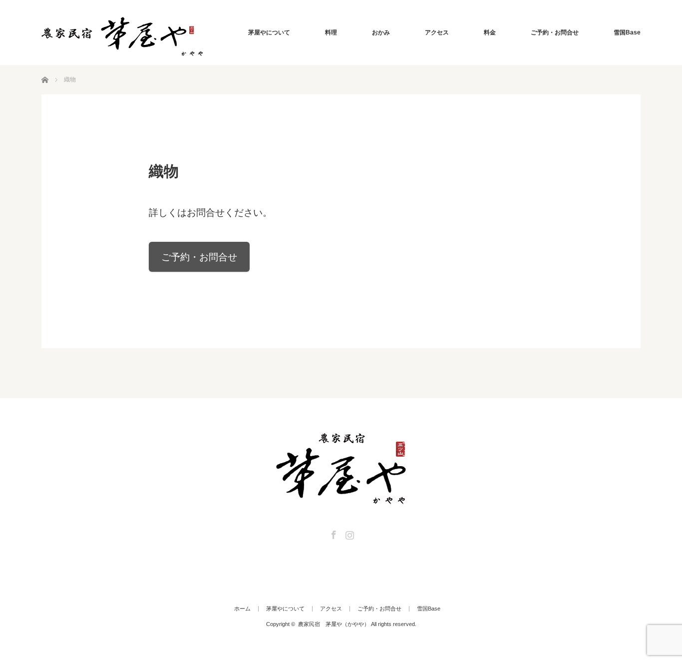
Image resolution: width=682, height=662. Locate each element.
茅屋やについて (269, 32)
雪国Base (627, 32)
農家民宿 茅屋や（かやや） (333, 624)
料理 (331, 32)
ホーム (242, 609)
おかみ (381, 32)
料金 (490, 32)
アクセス (437, 32)
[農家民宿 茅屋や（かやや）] (122, 36)
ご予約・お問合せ (555, 32)
